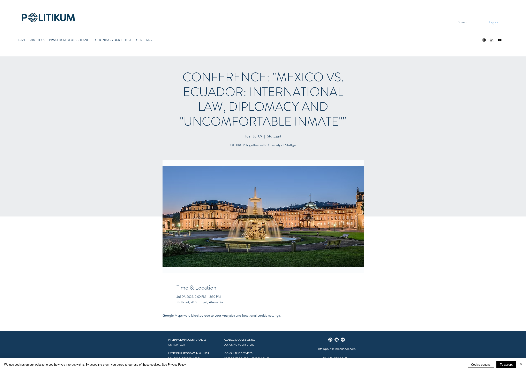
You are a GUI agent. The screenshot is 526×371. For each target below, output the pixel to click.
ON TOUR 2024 (176, 344)
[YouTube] (500, 40)
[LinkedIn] (492, 40)
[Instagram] (484, 40)
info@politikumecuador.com (336, 349)
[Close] (521, 364)
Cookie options (480, 364)
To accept (506, 364)
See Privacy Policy (174, 364)
